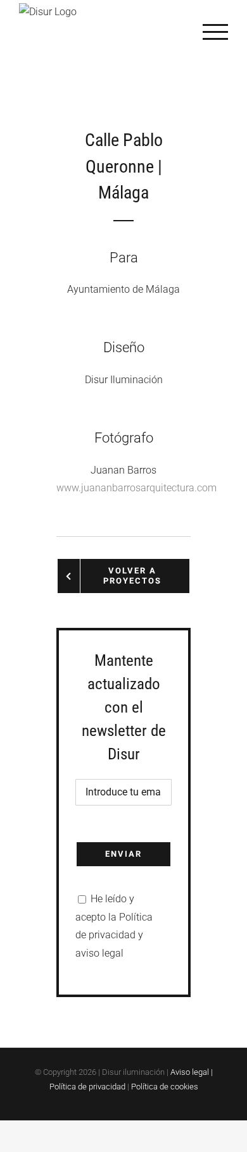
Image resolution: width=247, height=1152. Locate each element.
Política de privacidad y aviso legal (114, 935)
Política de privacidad (87, 1086)
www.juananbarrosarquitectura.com (136, 488)
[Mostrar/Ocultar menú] (215, 31)
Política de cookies (164, 1086)
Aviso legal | (191, 1072)
